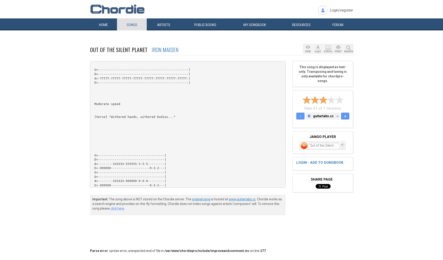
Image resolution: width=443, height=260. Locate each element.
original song (201, 199)
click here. (118, 208)
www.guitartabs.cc (242, 199)
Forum (337, 25)
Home (103, 25)
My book (254, 25)
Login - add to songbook (319, 163)
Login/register (341, 10)
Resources (301, 25)
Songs (132, 25)
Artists (163, 25)
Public (205, 25)
